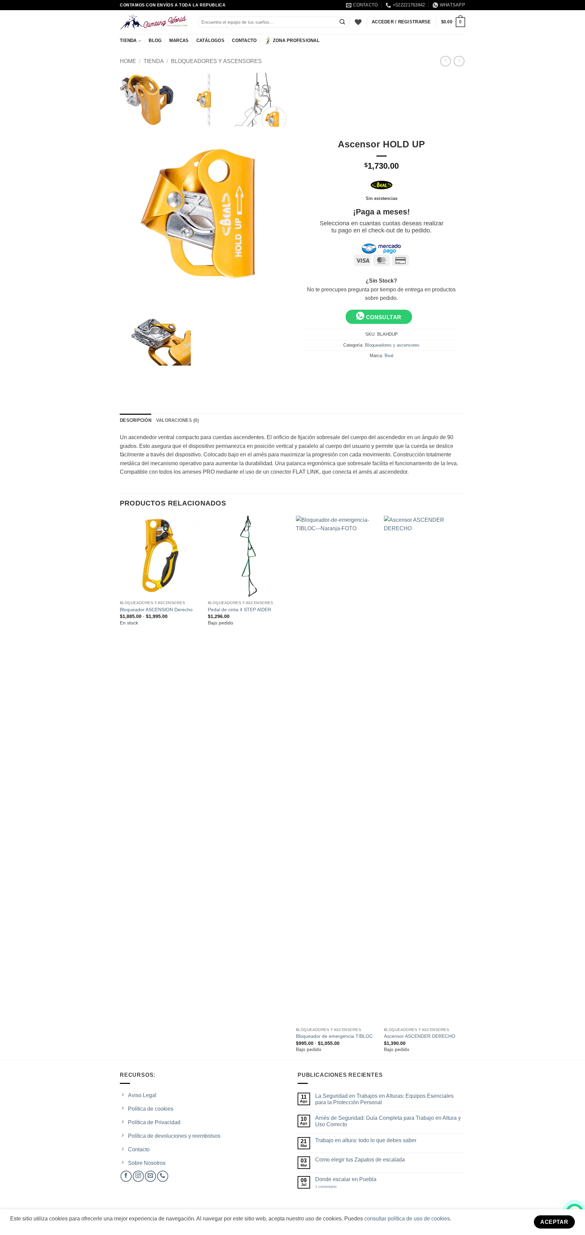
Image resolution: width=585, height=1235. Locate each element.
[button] (453, 22)
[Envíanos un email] (150, 1176)
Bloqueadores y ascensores (216, 61)
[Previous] (120, 787)
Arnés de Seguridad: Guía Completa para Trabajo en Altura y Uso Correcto (388, 1121)
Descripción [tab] (135, 420)
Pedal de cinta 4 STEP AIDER (239, 609)
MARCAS (179, 40)
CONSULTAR (383, 317)
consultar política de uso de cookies (407, 1218)
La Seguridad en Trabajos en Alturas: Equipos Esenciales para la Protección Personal (384, 1099)
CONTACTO (244, 40)
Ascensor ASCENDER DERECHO (419, 1036)
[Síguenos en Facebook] (126, 1176)
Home (128, 61)
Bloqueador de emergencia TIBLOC (334, 1036)
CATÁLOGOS (210, 40)
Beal (389, 355)
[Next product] (445, 61)
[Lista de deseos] (358, 22)
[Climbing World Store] (154, 22)
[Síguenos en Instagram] (138, 1176)
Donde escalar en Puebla (345, 1179)
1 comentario (331, 1187)
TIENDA (128, 40)
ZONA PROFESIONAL (296, 40)
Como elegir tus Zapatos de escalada (360, 1159)
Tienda (154, 61)
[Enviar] (342, 22)
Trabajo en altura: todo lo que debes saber (365, 1140)
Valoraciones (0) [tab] (177, 420)
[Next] (465, 787)
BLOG (155, 40)
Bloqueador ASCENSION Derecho (156, 609)
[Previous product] (459, 61)
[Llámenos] (162, 1176)
